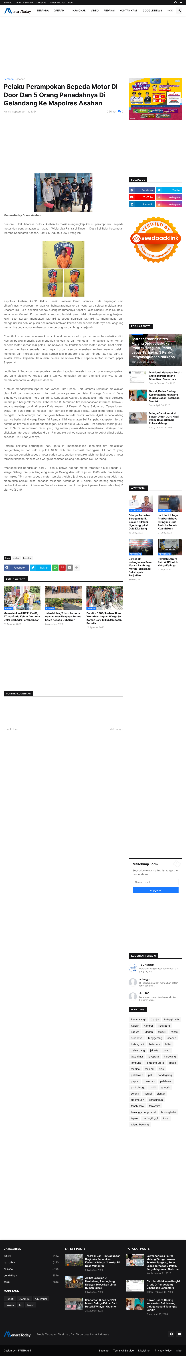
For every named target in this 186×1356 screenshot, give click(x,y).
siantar (161, 1093)
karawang (170, 1056)
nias (161, 1068)
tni (20, 1305)
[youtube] (181, 2)
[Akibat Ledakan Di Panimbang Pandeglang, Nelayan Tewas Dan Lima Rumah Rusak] (74, 1282)
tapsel (134, 1118)
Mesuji (161, 1031)
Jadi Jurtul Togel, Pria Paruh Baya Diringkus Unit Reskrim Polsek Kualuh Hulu (168, 522)
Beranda (43, 10)
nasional (32, 1268)
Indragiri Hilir (171, 1019)
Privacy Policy (57, 2)
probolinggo (138, 1087)
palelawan (137, 1075)
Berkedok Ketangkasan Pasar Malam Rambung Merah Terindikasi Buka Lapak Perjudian (141, 567)
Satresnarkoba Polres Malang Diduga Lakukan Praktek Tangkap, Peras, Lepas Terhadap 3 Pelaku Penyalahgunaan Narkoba (163, 1262)
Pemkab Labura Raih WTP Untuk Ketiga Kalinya (168, 562)
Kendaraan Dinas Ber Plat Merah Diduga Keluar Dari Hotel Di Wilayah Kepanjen (101, 1303)
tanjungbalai (168, 1112)
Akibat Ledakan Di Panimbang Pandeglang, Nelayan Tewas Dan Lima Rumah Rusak (100, 1282)
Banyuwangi (138, 1019)
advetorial (41, 1298)
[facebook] (175, 2)
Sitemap (8, 2)
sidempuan (137, 1099)
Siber (70, 2)
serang (135, 1093)
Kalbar (135, 1025)
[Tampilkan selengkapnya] (77, 568)
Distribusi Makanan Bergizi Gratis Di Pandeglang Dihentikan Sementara (165, 375)
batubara (154, 1044)
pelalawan (166, 1081)
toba (166, 1118)
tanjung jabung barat (143, 1112)
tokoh (30, 1305)
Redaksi (109, 10)
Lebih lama (114, 729)
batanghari (137, 1044)
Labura (135, 1031)
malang (149, 1068)
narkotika (32, 1262)
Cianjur (155, 1019)
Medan (149, 1031)
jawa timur (137, 1056)
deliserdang (138, 1050)
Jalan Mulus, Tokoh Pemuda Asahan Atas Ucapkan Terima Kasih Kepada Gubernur (63, 616)
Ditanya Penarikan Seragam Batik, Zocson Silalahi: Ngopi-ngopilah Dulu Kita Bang (140, 522)
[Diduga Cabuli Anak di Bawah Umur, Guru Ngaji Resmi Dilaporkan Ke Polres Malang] (138, 418)
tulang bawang (140, 1124)
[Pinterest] (62, 568)
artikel (32, 1256)
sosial (32, 1281)
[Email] (69, 568)
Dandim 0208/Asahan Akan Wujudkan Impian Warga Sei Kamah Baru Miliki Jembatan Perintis (104, 618)
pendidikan (32, 1275)
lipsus (172, 1062)
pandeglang (165, 1075)
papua (135, 1081)
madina (135, 1068)
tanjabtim (154, 1105)
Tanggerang (155, 1037)
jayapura (153, 1056)
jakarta (154, 1050)
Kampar (148, 1025)
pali (150, 1075)
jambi (167, 1050)
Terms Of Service (24, 2)
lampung (136, 1062)
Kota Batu (164, 1025)
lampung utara (155, 1062)
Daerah (59, 10)
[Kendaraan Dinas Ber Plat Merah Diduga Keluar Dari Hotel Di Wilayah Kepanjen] (74, 1304)
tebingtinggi (150, 1118)
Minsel (174, 1031)
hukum (10, 1305)
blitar (168, 1044)
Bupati (9, 1298)
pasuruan (149, 1081)
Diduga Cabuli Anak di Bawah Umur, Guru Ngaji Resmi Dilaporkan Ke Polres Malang (164, 418)
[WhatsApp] (55, 568)
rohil (153, 1087)
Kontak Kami (129, 10)
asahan (21, 79)
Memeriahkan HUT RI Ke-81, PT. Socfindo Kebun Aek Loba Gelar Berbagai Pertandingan (22, 616)
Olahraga (24, 1298)
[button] (170, 10)
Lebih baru (12, 729)
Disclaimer (41, 2)
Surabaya (136, 1037)
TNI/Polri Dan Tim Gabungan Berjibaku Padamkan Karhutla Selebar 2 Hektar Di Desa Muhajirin (102, 1260)
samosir (165, 1087)
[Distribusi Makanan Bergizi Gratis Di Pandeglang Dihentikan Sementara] (138, 377)
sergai (148, 1093)
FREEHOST (24, 1350)
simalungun (156, 1099)
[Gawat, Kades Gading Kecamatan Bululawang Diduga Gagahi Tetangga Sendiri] (138, 395)
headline (27, 558)
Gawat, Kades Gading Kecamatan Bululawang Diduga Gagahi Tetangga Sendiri (164, 396)
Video (95, 10)
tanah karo (137, 1105)
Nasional (79, 10)
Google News (152, 10)
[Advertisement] (93, 46)
